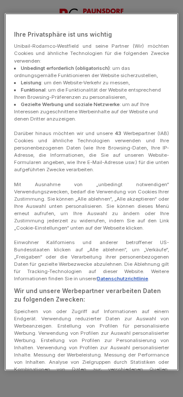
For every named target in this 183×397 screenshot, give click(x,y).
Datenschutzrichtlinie (122, 279)
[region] (92, 192)
